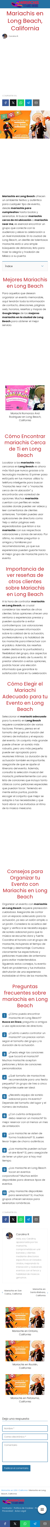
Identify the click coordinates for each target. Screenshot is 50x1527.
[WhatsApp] (21, 102)
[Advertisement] (25, 65)
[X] (13, 102)
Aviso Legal (20, 1511)
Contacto (7, 1508)
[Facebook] (5, 102)
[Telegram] (28, 102)
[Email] (36, 102)
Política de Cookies (23, 1508)
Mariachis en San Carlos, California (13, 1292)
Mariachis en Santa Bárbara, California (38, 1292)
